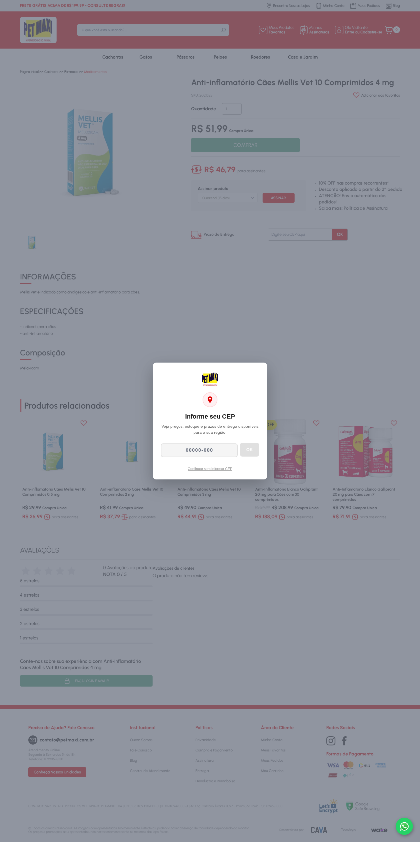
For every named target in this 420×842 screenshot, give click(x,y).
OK (249, 449)
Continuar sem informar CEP (210, 469)
